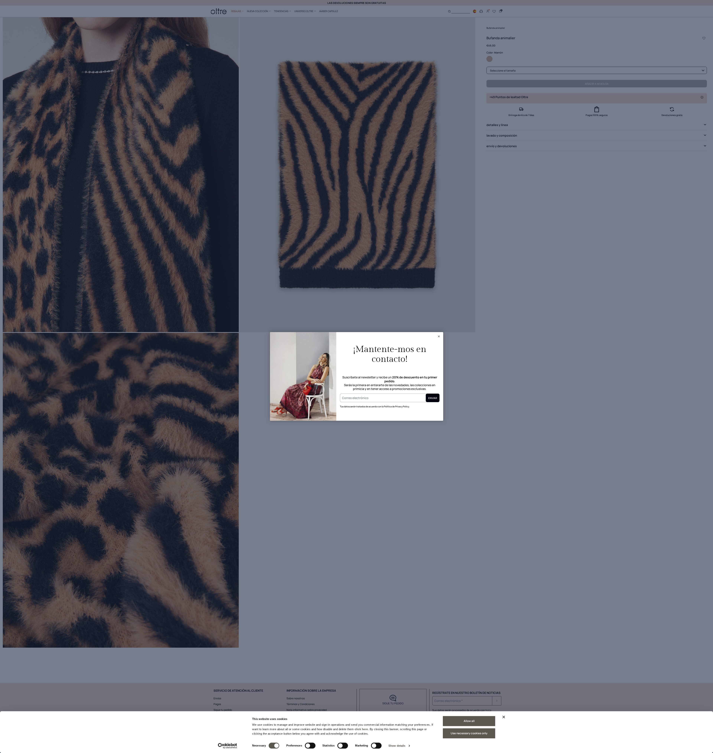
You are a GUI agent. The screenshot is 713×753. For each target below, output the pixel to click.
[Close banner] (503, 717)
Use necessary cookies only (469, 733)
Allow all (469, 721)
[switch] (310, 746)
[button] (438, 336)
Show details (396, 745)
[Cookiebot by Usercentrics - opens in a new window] (227, 746)
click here (361, 729)
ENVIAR (432, 398)
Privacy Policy (402, 406)
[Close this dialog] (438, 336)
